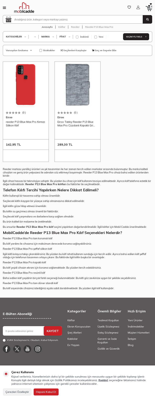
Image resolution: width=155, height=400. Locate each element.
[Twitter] (17, 349)
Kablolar (72, 339)
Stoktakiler (49, 50)
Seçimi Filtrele (134, 37)
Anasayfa (47, 26)
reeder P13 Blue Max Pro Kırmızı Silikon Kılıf (25, 123)
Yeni (100, 36)
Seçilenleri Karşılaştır (74, 50)
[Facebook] (6, 349)
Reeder (75, 26)
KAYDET (53, 331)
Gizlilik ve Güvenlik (109, 348)
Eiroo (9, 117)
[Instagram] (38, 349)
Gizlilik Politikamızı (66, 380)
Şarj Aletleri (74, 332)
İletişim (132, 339)
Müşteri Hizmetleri (139, 332)
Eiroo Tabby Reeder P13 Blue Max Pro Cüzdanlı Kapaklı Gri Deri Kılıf (75, 123)
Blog (130, 345)
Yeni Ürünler (135, 320)
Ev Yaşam (73, 345)
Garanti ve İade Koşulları (107, 340)
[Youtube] (27, 349)
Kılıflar (61, 26)
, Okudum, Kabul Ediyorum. (33, 340)
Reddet (103, 380)
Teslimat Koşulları (108, 320)
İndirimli (84, 36)
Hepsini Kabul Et (46, 392)
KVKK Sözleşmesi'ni (18, 340)
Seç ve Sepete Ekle (105, 50)
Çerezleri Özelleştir (17, 392)
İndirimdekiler (136, 326)
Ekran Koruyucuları (78, 326)
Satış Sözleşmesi (108, 332)
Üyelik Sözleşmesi (108, 326)
